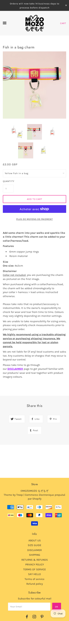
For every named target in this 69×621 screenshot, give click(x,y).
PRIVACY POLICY (34, 564)
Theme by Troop (13, 494)
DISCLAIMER (15, 368)
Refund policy (34, 583)
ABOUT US (34, 540)
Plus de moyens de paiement (34, 219)
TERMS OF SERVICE (34, 569)
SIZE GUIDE (34, 545)
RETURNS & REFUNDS (34, 559)
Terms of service (34, 579)
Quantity (8, 181)
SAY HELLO (34, 574)
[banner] (34, 23)
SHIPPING (34, 554)
